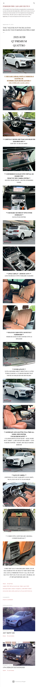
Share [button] (4, 583)
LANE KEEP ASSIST (26, 588)
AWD (27, 586)
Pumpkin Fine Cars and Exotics (16, 6)
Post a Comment (8, 599)
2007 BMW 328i (9, 633)
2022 (8, 586)
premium (17, 591)
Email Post (10, 583)
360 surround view (14, 586)
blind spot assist (7, 588)
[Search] (34, 2)
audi (24, 586)
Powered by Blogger (20, 681)
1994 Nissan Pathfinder (14, 667)
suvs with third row (27, 591)
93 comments (10, 636)
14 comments (10, 670)
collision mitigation (16, 588)
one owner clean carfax (8, 591)
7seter (21, 586)
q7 (21, 591)
